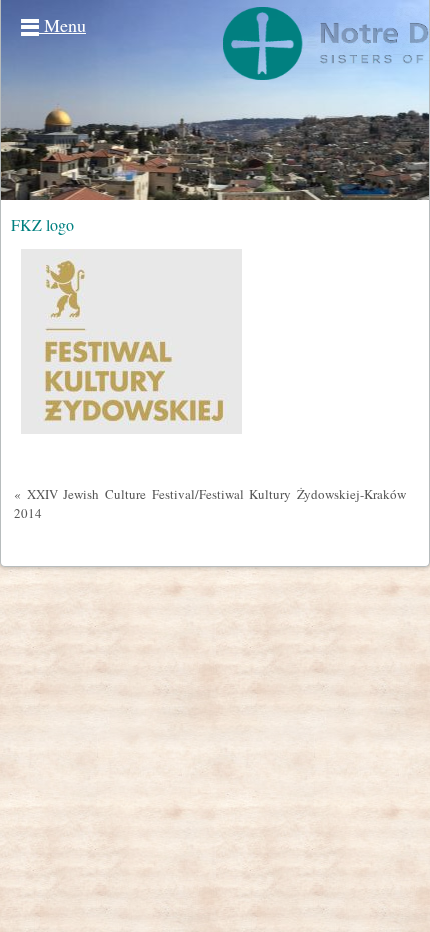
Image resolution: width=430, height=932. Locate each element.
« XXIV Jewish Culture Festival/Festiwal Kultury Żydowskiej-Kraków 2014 (210, 503)
